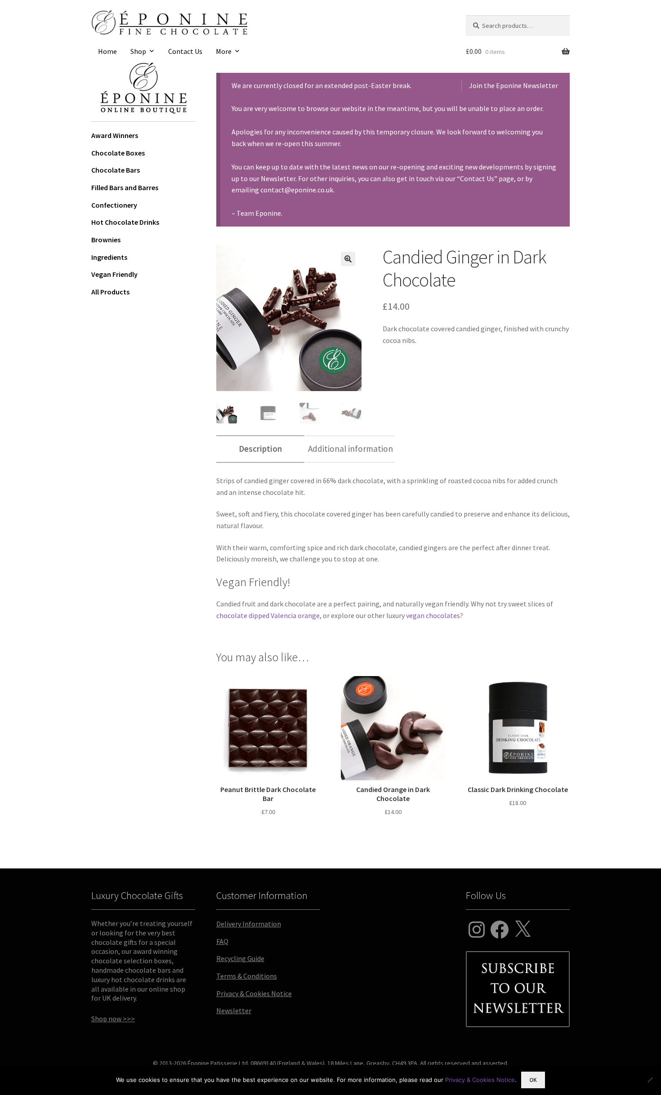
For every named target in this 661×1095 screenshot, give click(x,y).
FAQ (222, 941)
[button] (348, 259)
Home (107, 51)
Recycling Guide (240, 958)
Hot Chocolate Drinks (125, 222)
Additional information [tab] (350, 448)
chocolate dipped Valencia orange (268, 615)
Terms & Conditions (246, 975)
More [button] (224, 51)
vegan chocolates (433, 615)
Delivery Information (248, 923)
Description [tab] (260, 448)
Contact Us (185, 51)
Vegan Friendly (114, 274)
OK (533, 1080)
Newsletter (233, 1010)
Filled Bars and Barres (124, 187)
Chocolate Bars (115, 169)
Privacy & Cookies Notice (254, 993)
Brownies (106, 239)
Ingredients (109, 257)
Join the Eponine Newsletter (513, 85)
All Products (110, 291)
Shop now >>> (113, 1018)
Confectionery (114, 204)
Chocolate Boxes (118, 152)
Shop (138, 51)
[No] (649, 1079)
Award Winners (114, 135)
